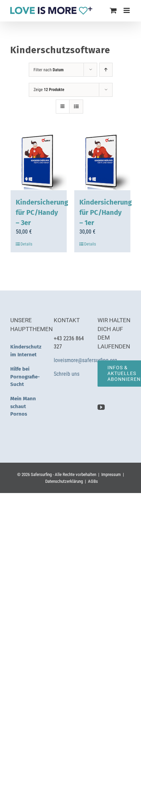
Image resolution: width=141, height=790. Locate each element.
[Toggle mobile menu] (127, 10)
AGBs (93, 481)
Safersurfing (41, 474)
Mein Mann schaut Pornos (23, 406)
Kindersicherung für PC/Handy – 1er (105, 212)
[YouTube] (101, 407)
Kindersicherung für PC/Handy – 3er (42, 212)
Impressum (111, 474)
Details (26, 244)
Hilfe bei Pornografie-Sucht (25, 376)
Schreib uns (67, 374)
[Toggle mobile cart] (113, 10)
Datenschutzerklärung (64, 481)
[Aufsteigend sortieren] (106, 70)
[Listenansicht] (76, 106)
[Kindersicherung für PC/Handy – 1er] (102, 162)
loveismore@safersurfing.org (85, 360)
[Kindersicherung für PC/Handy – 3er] (39, 162)
